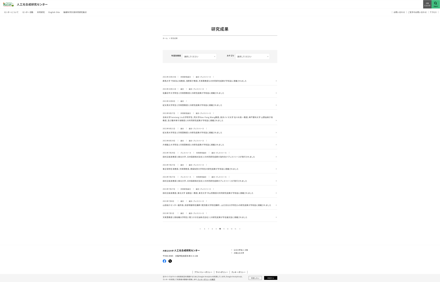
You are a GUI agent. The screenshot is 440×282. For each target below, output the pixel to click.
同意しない (255, 278)
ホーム (165, 38)
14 (235, 229)
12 (227, 229)
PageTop (434, 272)
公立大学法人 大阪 (241, 250)
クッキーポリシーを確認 (206, 279)
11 (223, 229)
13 (231, 229)
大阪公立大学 (239, 253)
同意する (270, 278)
